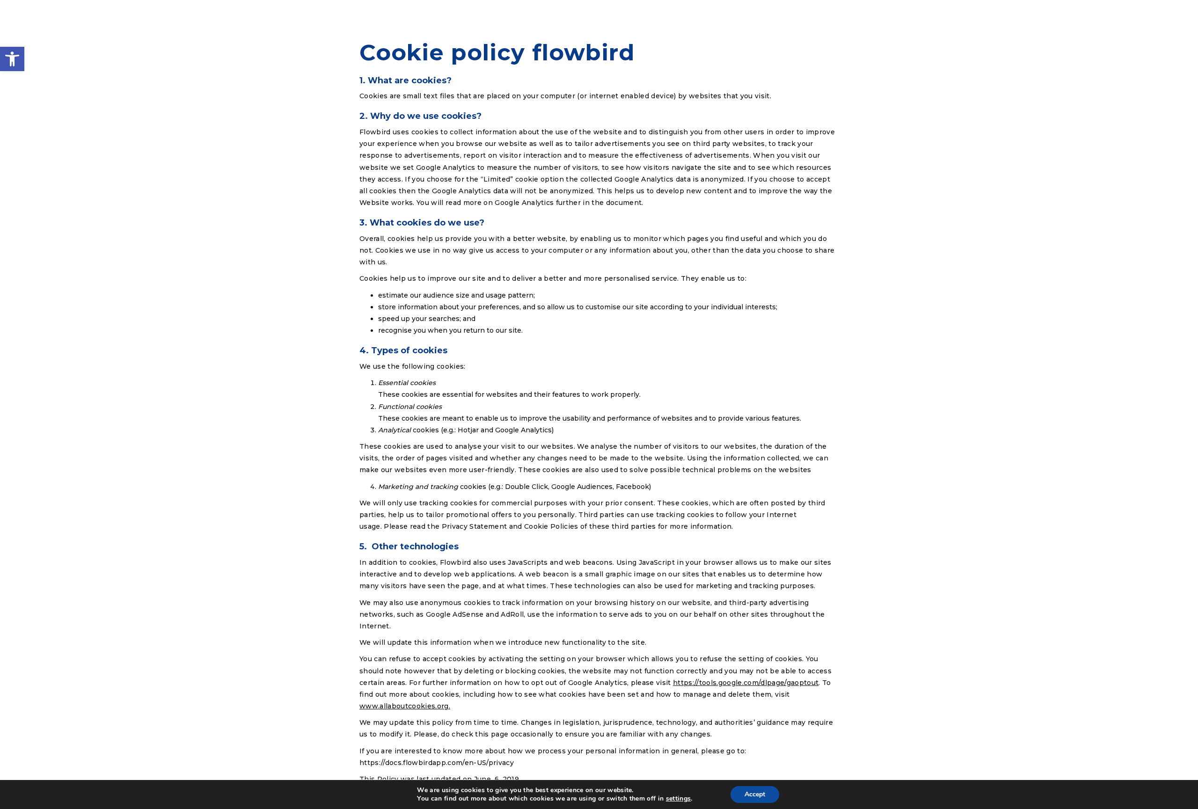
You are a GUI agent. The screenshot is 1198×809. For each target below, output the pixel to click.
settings (678, 798)
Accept (755, 794)
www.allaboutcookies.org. (404, 706)
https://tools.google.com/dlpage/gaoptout (745, 682)
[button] (12, 59)
